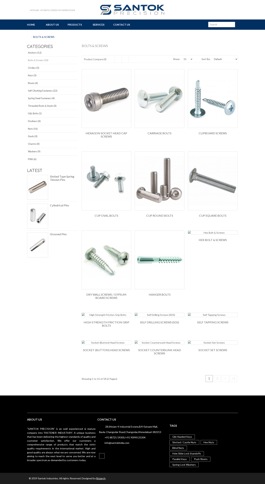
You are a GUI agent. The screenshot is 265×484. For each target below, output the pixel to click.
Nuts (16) (33, 128)
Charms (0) (33, 143)
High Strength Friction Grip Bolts (106, 324)
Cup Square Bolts (212, 215)
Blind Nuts (178, 447)
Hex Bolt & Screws (213, 240)
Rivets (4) (33, 83)
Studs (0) (32, 136)
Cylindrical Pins (59, 205)
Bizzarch (100, 478)
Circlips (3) (33, 67)
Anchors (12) (34, 52)
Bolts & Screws (43, 36)
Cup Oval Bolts (106, 215)
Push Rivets (200, 459)
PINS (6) (32, 159)
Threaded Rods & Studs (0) (42, 105)
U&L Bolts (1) (35, 113)
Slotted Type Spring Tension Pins (62, 178)
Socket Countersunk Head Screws (159, 351)
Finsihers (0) (34, 121)
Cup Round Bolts (159, 215)
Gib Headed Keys (182, 436)
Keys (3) (32, 75)
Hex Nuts (209, 442)
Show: (176, 59)
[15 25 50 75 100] (187, 59)
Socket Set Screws (212, 350)
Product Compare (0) (95, 59)
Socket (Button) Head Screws (106, 350)
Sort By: (206, 59)
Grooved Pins (58, 234)
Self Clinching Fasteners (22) (42, 90)
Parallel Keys (179, 459)
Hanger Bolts (160, 294)
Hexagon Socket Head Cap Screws (106, 135)
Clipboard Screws (213, 133)
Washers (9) (34, 151)
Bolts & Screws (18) (38, 60)
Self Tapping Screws (212, 322)
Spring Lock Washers (184, 464)
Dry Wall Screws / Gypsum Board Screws (106, 296)
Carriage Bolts (159, 133)
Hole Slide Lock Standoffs (186, 453)
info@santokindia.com (117, 442)
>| (233, 379)
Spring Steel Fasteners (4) (41, 98)
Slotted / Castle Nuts (184, 442)
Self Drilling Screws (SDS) (159, 322)
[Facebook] (102, 456)
